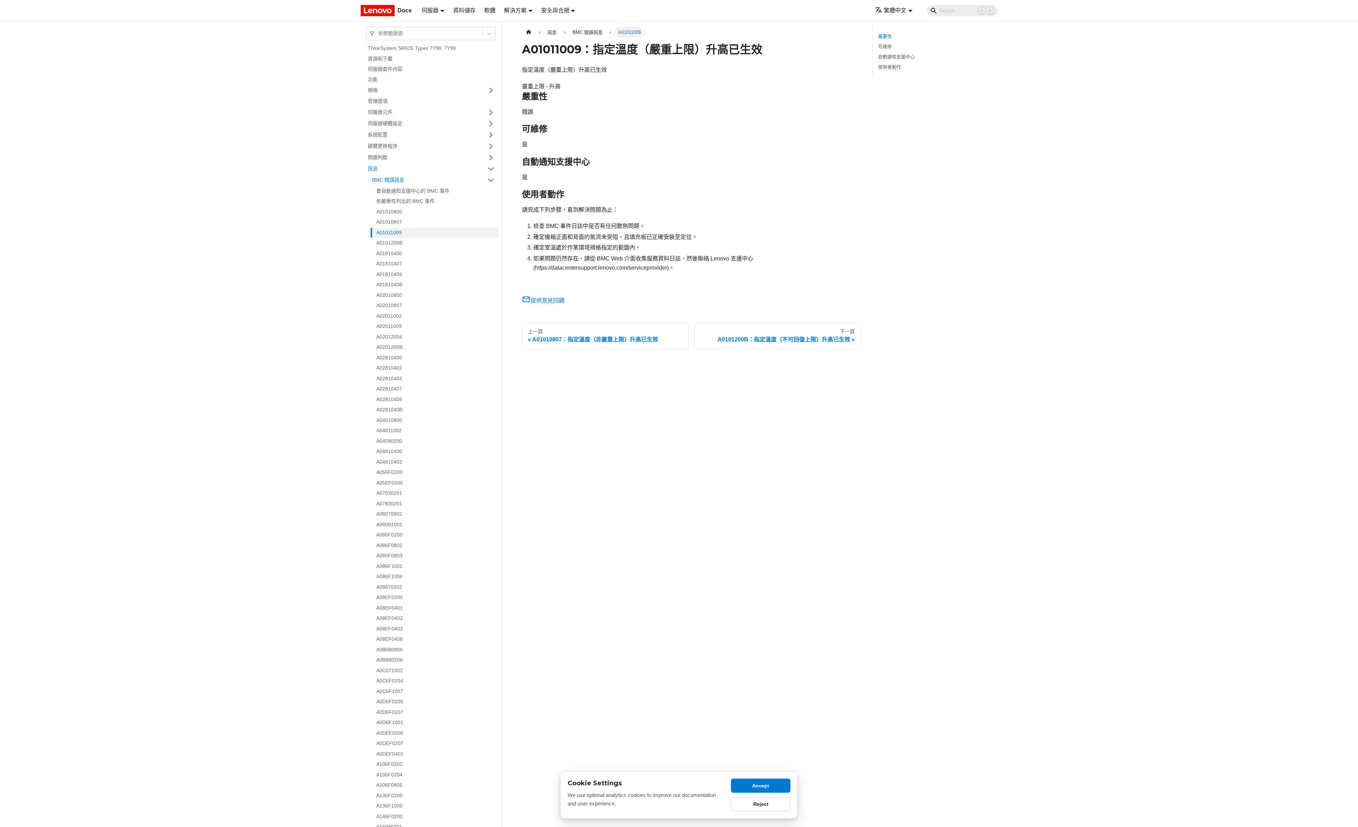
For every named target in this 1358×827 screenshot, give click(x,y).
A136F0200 (389, 795)
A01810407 (389, 263)
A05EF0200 (389, 483)
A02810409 (389, 399)
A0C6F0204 (389, 681)
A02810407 (389, 389)
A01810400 (389, 253)
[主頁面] (528, 32)
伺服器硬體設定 (385, 123)
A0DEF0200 (390, 733)
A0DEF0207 (390, 743)
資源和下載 (380, 58)
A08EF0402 (389, 618)
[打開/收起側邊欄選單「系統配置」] (491, 135)
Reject (760, 804)
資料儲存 (464, 10)
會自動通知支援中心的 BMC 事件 (412, 191)
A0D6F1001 (389, 722)
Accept (760, 785)
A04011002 (389, 430)
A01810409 (389, 274)
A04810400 (389, 451)
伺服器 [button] (430, 10)
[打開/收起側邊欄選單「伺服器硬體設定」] (491, 123)
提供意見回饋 (547, 301)
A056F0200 (389, 472)
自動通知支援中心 (896, 56)
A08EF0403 (389, 629)
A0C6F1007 (389, 691)
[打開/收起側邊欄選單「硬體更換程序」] (491, 146)
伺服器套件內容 (385, 69)
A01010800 (389, 212)
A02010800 (389, 295)
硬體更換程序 (382, 146)
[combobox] (378, 33)
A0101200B (389, 243)
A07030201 (389, 493)
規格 (373, 90)
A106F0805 (389, 785)
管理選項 (378, 101)
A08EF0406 (389, 639)
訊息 (373, 168)
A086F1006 (389, 576)
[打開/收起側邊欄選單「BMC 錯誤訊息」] (491, 180)
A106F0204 (389, 775)
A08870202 (389, 587)
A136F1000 (389, 806)
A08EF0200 (389, 597)
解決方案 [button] (515, 10)
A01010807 (389, 222)
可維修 (885, 46)
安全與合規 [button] (555, 10)
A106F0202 (389, 764)
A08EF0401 (389, 608)
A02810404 (389, 378)
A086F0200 (389, 535)
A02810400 (389, 357)
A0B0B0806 (389, 649)
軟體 (489, 10)
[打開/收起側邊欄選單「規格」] (491, 90)
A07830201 (389, 503)
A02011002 (389, 316)
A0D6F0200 (389, 701)
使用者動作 (889, 67)
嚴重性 (885, 36)
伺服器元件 (380, 112)
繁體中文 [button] (895, 10)
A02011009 (389, 326)
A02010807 (389, 305)
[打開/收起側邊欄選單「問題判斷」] (491, 157)
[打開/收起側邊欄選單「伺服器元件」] (491, 112)
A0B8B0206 (389, 660)
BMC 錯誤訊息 (388, 180)
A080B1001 (389, 524)
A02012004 (389, 337)
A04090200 (389, 441)
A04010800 (389, 420)
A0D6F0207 (389, 712)
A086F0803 (389, 555)
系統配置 (378, 134)
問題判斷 (378, 157)
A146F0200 (389, 816)
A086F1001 (389, 566)
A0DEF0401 (390, 754)
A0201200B (389, 347)
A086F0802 (389, 545)
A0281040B (389, 409)
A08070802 (389, 514)
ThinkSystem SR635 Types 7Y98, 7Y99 (412, 48)
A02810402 (389, 368)
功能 (373, 79)
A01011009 (389, 232)
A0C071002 (389, 670)
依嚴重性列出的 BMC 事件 (405, 201)
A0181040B (389, 284)
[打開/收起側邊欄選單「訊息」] (491, 169)
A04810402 (389, 462)
